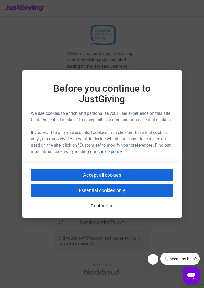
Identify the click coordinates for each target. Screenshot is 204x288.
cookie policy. (110, 151)
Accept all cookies (102, 175)
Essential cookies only (102, 190)
